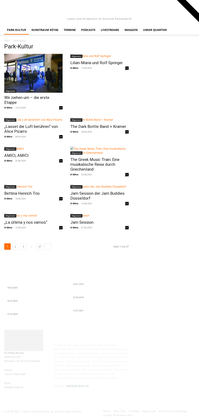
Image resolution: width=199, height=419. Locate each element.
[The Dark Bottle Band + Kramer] (99, 120)
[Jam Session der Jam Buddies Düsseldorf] (99, 186)
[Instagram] (150, 348)
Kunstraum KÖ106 (44, 30)
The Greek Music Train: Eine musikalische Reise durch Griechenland (95, 164)
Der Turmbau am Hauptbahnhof (88, 293)
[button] (190, 30)
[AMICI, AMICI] (33, 149)
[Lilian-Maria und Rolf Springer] (99, 56)
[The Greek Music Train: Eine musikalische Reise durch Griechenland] (99, 151)
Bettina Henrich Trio (22, 193)
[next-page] (48, 246)
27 (39, 246)
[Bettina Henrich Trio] (33, 186)
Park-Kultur (16, 30)
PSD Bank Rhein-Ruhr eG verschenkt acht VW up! (97, 279)
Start (7, 40)
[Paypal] (159, 348)
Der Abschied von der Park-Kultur (23, 296)
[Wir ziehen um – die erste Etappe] (33, 73)
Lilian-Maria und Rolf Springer (96, 62)
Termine (70, 30)
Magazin (131, 30)
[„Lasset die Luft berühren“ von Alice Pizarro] (33, 120)
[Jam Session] (99, 215)
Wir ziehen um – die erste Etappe (22, 309)
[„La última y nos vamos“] (33, 215)
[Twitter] (169, 348)
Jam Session (81, 222)
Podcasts (88, 30)
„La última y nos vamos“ (25, 222)
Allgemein (10, 91)
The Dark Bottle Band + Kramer (98, 126)
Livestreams (110, 30)
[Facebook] (140, 348)
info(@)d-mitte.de (77, 386)
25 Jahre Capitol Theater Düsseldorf (89, 306)
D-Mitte (8, 107)
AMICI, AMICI (16, 155)
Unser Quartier (155, 30)
